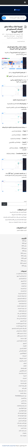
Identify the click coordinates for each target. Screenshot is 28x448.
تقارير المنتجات (23, 383)
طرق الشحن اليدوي (22, 418)
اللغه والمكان (23, 368)
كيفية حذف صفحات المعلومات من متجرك (17, 222)
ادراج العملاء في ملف (22, 316)
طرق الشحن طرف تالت (21, 423)
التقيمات (24, 346)
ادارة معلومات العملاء (21, 306)
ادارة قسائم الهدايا (22, 303)
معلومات (24, 433)
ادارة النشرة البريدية (21, 41)
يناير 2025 (24, 251)
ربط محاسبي (23, 401)
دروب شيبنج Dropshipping (20, 396)
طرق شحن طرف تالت (22, 426)
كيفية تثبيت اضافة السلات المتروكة (19, 215)
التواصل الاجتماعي (22, 351)
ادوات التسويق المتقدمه (21, 323)
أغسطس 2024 (23, 263)
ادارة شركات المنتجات (22, 296)
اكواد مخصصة (23, 338)
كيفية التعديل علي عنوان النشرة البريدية (18, 212)
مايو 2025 (24, 241)
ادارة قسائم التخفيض (22, 301)
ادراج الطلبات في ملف (21, 313)
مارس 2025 (24, 246)
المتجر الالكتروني (22, 371)
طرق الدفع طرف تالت (22, 413)
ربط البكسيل (23, 398)
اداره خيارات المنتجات (22, 308)
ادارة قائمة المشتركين (21, 298)
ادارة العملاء (23, 286)
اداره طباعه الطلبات (22, 311)
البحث (25, 201)
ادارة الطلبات (23, 283)
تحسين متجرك (23, 381)
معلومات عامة (23, 436)
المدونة (24, 376)
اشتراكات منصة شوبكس (21, 331)
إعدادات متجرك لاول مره (21, 273)
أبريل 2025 (24, 243)
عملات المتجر (23, 428)
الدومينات (24, 356)
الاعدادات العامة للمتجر (21, 341)
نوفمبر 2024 (23, 256)
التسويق (24, 343)
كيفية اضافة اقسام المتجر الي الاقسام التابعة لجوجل (15, 220)
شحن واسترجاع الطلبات (21, 406)
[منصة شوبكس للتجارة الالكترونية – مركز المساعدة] (17, 10)
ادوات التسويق (23, 321)
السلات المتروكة (23, 358)
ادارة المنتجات (23, 288)
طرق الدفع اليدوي (22, 408)
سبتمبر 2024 (23, 261)
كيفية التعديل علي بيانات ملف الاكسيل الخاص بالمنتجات (14, 217)
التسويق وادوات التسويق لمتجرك (13, 34)
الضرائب (24, 363)
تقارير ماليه (24, 388)
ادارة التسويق (23, 281)
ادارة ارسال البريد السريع (21, 276)
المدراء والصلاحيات (22, 373)
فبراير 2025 (24, 248)
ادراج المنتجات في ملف (21, 318)
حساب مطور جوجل (22, 391)
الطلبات (24, 366)
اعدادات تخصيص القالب (21, 333)
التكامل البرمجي (23, 348)
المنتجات (24, 378)
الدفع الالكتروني (23, 353)
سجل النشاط (23, 403)
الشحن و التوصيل (22, 361)
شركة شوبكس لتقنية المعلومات (9, 446)
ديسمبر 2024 (23, 253)
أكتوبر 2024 (23, 258)
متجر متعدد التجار (22, 431)
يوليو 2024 (24, 266)
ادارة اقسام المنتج (22, 278)
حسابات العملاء (23, 393)
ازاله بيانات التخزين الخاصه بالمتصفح (19, 328)
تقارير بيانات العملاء (22, 386)
